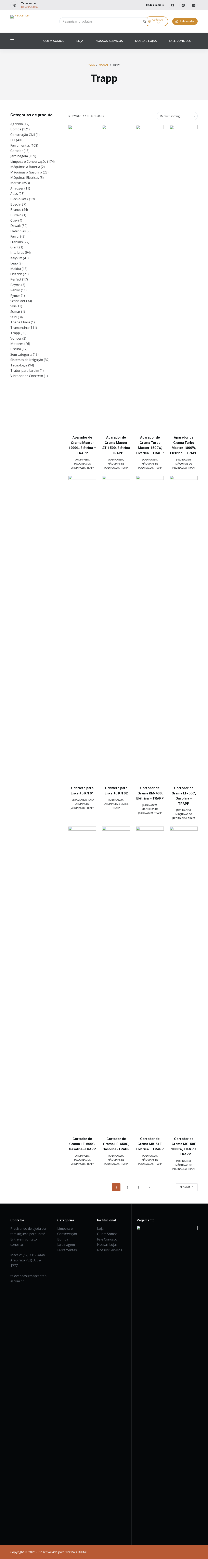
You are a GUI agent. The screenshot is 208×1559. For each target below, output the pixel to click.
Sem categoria (21, 354)
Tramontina (19, 327)
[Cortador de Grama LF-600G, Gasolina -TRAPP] (82, 979)
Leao (14, 263)
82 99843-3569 (29, 7)
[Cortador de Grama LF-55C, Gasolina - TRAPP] (183, 628)
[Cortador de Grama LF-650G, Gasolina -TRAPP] (116, 979)
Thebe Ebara (20, 322)
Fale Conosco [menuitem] (180, 41)
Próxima (185, 1187)
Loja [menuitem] (79, 41)
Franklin (16, 242)
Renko (15, 290)
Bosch (15, 204)
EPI (12, 140)
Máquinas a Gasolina (26, 172)
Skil (13, 306)
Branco (15, 209)
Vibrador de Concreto (26, 376)
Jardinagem (82, 459)
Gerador (16, 150)
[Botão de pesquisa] (145, 21)
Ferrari (15, 236)
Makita (15, 269)
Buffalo (16, 215)
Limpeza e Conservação (28, 161)
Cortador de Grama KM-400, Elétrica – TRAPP (150, 793)
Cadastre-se (158, 21)
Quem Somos (107, 1234)
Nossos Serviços (109, 1250)
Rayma (15, 285)
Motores (17, 343)
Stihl (13, 317)
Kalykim (16, 258)
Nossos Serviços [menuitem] (109, 41)
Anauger (17, 188)
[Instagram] (183, 5)
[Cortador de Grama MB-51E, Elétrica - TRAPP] (150, 979)
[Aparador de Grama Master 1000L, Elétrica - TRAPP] (82, 277)
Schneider (17, 301)
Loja (100, 1228)
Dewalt (15, 225)
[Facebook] (172, 5)
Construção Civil (22, 134)
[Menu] (12, 41)
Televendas (187, 21)
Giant (14, 247)
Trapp (90, 467)
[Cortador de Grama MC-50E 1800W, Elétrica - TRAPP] (183, 979)
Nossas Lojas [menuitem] (146, 41)
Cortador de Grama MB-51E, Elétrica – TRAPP (150, 1144)
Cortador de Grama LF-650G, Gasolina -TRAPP (116, 1144)
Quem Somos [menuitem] (53, 41)
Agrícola (16, 124)
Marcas (16, 183)
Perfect (15, 279)
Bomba (15, 129)
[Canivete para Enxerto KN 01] (82, 628)
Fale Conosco (107, 1239)
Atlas (14, 193)
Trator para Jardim (24, 370)
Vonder (16, 338)
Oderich (16, 274)
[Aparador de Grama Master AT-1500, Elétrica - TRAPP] (116, 277)
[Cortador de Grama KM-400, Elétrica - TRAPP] (150, 628)
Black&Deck (19, 199)
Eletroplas (18, 231)
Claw (13, 220)
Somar (15, 311)
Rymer (15, 295)
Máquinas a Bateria (25, 167)
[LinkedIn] (194, 5)
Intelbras (17, 252)
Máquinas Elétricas (24, 177)
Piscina (15, 349)
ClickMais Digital (76, 1552)
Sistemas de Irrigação (26, 360)
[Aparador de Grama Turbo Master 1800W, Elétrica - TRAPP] (183, 277)
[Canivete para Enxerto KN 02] (116, 628)
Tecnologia (18, 365)
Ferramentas (20, 145)
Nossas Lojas (107, 1244)
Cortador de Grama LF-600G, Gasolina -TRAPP (82, 1144)
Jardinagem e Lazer (116, 804)
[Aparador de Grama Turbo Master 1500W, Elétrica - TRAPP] (150, 277)
